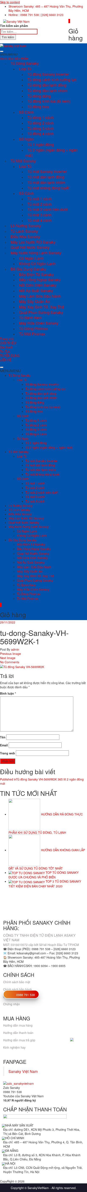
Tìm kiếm (8, 37)
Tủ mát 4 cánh (39, 220)
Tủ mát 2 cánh (39, 204)
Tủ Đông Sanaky (25, 63)
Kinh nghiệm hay (14, 1047)
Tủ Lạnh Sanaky (24, 231)
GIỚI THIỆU (8, 343)
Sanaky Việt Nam (23, 1071)
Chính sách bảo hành (17, 989)
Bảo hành (6, 347)
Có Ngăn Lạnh (31, 258)
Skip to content (10, 2)
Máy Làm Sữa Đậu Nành (40, 296)
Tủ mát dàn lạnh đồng (45, 177)
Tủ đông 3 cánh (40, 128)
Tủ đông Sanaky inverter (48, 74)
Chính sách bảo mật (16, 982)
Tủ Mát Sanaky (23, 160)
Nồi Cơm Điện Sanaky (37, 285)
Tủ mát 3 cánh (39, 214)
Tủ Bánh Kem (30, 317)
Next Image (7, 658)
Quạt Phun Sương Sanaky (41, 312)
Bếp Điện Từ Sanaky (36, 274)
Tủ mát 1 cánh (39, 198)
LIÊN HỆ (5, 360)
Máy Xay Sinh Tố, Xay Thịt (41, 306)
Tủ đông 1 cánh (40, 117)
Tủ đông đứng (39, 96)
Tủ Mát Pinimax (32, 333)
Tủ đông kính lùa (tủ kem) (49, 101)
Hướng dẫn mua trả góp (19, 1040)
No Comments (9, 662)
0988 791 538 (25, 995)
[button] (8, 54)
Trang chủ (7, 339)
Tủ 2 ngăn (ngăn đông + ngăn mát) (51, 152)
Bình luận (8, 693)
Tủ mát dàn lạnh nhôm (46, 182)
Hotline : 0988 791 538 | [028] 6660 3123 (35, 15)
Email (4, 745)
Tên (2, 737)
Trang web (7, 753)
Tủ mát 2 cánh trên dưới (47, 209)
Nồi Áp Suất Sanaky (36, 290)
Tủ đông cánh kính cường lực (51, 79)
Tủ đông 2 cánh (40, 122)
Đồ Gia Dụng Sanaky (28, 269)
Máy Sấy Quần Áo (34, 301)
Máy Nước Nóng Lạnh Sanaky (36, 252)
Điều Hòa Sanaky (25, 236)
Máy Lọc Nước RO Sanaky (33, 242)
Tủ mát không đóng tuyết (48, 187)
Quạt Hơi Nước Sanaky (30, 247)
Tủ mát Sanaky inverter (47, 171)
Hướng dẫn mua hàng (18, 1025)
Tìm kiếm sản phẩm (14, 26)
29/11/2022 (7, 622)
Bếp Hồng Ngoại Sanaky (40, 279)
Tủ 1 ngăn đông (40, 144)
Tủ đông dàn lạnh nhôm (47, 90)
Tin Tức (5, 351)
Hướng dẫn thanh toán (18, 1033)
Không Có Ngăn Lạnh (37, 263)
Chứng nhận (11, 1004)
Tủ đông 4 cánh (40, 133)
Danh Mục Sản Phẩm (14, 58)
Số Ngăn (26, 139)
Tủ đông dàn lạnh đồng (46, 85)
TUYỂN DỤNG (9, 355)
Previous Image (10, 653)
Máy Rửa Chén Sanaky (38, 323)
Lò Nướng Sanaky (26, 225)
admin (14, 649)
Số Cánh (26, 112)
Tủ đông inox (38, 106)
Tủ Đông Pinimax (33, 328)
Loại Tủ (25, 68)
